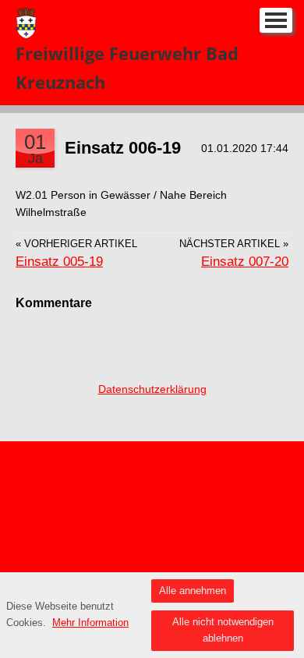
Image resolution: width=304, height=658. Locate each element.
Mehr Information (90, 622)
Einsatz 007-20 (244, 261)
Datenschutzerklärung (152, 389)
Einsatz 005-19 (59, 261)
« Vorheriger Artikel (76, 244)
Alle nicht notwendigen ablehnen (223, 630)
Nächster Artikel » (233, 244)
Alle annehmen (192, 590)
